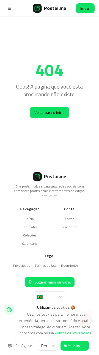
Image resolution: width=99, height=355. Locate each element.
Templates (29, 227)
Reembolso (69, 265)
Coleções (29, 235)
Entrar (85, 8)
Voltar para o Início (49, 112)
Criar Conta (69, 227)
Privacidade (21, 265)
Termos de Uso (46, 265)
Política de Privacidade (73, 333)
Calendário (30, 243)
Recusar (48, 345)
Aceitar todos (75, 345)
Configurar (23, 345)
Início (30, 218)
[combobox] (49, 296)
